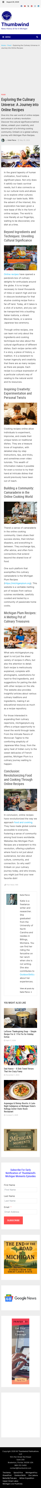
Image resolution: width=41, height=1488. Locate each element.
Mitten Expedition (26, 1478)
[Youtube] (25, 5)
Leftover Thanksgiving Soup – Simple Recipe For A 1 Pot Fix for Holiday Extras (20, 1034)
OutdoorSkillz (20, 1475)
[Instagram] (35, 5)
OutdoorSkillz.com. (29, 974)
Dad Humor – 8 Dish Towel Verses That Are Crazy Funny (19, 1070)
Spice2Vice (18, 1472)
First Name (9, 1185)
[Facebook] (22, 5)
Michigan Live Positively (13, 1484)
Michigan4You (31, 1472)
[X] (28, 5)
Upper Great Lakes (10, 1481)
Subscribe (13, 1220)
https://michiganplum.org (18, 583)
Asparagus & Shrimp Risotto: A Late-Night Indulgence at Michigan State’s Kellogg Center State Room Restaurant (20, 1107)
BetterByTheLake (10, 1478)
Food (9, 45)
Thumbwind (15, 24)
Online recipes (11, 274)
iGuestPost (7, 1475)
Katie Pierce (12, 140)
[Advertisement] (20, 71)
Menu (8, 37)
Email (6, 1207)
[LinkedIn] (38, 5)
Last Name (9, 1196)
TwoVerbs (7, 1472)
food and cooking (23, 822)
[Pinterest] (32, 5)
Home (3, 45)
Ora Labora (33, 1475)
